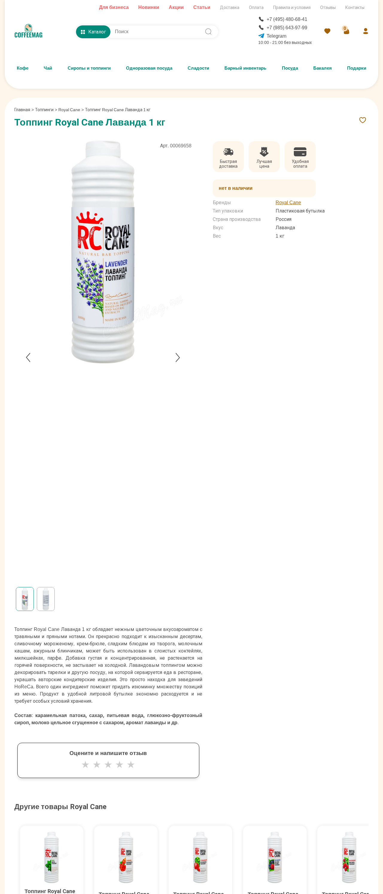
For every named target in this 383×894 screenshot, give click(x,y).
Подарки (356, 68)
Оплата (256, 7)
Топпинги (44, 109)
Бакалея (322, 68)
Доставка (229, 7)
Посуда (290, 68)
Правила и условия (292, 7)
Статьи (201, 7)
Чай (48, 68)
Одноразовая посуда (149, 68)
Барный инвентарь (245, 68)
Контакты (354, 7)
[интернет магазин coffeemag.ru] (31, 31)
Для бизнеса (114, 7)
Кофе (22, 68)
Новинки (148, 7)
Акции (176, 7)
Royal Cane (69, 109)
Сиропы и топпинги (89, 68)
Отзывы (328, 7)
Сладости (198, 68)
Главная (24, 109)
